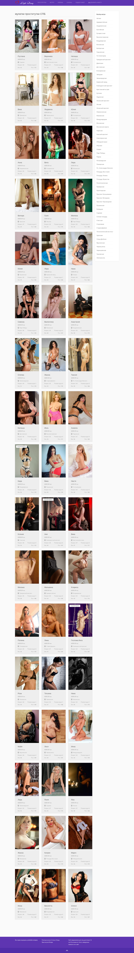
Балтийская (100, 29)
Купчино (99, 93)
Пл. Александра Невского (105, 168)
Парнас (99, 157)
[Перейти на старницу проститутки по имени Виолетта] (54, 885)
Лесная (99, 104)
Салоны (69, 2)
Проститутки (42, 2)
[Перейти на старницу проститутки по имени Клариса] (80, 567)
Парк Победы (101, 153)
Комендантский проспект (104, 86)
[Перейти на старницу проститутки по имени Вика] (27, 89)
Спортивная (100, 224)
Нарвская (100, 131)
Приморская (100, 187)
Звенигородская (102, 78)
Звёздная (99, 74)
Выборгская (100, 48)
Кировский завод (102, 82)
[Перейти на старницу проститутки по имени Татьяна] (54, 673)
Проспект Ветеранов (103, 198)
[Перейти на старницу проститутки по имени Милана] (27, 567)
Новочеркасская (102, 138)
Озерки (99, 149)
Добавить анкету (96, 2)
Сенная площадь (102, 217)
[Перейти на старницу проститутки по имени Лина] (54, 620)
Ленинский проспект (103, 101)
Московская (100, 123)
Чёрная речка (101, 246)
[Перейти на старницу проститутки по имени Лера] (80, 142)
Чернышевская (101, 250)
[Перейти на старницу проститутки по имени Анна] (27, 142)
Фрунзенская (101, 243)
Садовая (99, 213)
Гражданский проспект (104, 59)
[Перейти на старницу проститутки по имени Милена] (80, 195)
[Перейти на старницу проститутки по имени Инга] (54, 407)
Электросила (101, 258)
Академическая (101, 26)
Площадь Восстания (103, 172)
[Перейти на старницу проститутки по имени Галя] (54, 195)
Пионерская (100, 164)
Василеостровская (102, 37)
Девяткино (100, 63)
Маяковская (100, 116)
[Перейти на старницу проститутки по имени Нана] (80, 248)
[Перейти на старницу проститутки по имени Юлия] (80, 89)
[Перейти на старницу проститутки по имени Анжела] (80, 407)
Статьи (53, 940)
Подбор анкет (80, 2)
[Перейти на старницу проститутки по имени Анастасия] (80, 301)
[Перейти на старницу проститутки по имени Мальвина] (54, 567)
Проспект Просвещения (104, 202)
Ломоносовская (101, 112)
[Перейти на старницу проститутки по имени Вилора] (27, 195)
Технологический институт (105, 232)
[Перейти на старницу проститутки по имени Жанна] (54, 354)
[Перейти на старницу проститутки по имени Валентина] (54, 301)
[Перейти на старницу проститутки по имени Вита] (54, 142)
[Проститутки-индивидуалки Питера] (25, 4)
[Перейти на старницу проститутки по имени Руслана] (27, 36)
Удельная (100, 235)
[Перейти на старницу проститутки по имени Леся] (54, 726)
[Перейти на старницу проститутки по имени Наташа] (80, 36)
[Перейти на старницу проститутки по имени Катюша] (27, 407)
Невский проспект (102, 134)
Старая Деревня (102, 228)
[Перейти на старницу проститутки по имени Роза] (27, 673)
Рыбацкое (100, 209)
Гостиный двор (101, 56)
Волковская (100, 44)
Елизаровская (101, 71)
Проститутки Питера (47, 942)
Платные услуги (46, 940)
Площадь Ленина (102, 175)
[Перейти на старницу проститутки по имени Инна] (80, 726)
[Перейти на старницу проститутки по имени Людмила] (54, 89)
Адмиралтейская (102, 22)
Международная (102, 119)
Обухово (99, 145)
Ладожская (100, 97)
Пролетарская (101, 190)
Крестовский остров (103, 89)
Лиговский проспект (103, 108)
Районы (60, 2)
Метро (52, 2)
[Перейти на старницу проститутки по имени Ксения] (27, 513)
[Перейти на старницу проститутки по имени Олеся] (80, 885)
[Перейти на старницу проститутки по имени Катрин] (54, 832)
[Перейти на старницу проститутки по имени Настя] (80, 460)
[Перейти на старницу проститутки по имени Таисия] (80, 354)
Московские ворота (103, 127)
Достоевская (101, 67)
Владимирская (101, 41)
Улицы (58, 940)
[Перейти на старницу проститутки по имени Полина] (27, 620)
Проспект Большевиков (104, 194)
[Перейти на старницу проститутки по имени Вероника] (54, 36)
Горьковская (100, 52)
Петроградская (101, 160)
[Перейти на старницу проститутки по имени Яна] (80, 779)
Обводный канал (102, 142)
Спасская (100, 220)
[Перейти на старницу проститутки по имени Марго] (80, 832)
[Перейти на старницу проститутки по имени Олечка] (27, 354)
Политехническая (102, 183)
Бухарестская (101, 33)
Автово (99, 18)
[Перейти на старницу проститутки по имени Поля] (54, 779)
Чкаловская (100, 254)
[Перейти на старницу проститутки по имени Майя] (27, 726)
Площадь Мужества (103, 179)
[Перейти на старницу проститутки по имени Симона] (27, 301)
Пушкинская (100, 205)
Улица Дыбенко (101, 239)
